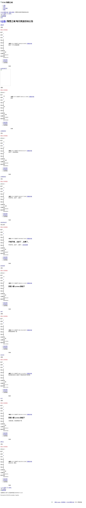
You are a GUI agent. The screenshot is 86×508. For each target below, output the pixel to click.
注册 (4, 5)
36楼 (9, 283)
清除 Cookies (57, 502)
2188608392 (3, 131)
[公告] (3, 21)
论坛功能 (5, 8)
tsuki (1, 311)
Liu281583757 (4, 68)
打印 (2, 17)
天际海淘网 (25, 244)
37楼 (9, 330)
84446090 (3, 265)
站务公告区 (11, 12)
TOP (9, 66)
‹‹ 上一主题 (3, 13)
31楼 (9, 43)
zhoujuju (2, 354)
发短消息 (5, 59)
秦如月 (2, 24)
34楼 (9, 196)
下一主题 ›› (9, 13)
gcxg (2, 398)
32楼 (12, 96)
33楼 (9, 150)
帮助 (4, 9)
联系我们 (63, 502)
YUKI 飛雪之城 (4, 12)
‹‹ (2, 15)
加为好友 (5, 61)
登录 (4, 6)
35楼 (9, 238)
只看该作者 (29, 43)
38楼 (9, 373)
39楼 (9, 414)
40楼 (9, 461)
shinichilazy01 (4, 222)
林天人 (2, 441)
